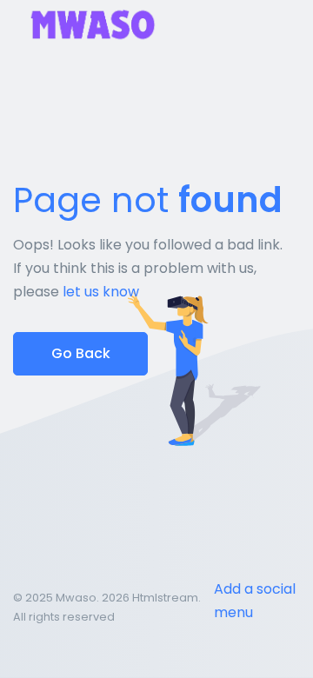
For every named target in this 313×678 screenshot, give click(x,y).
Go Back (80, 353)
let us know (101, 292)
